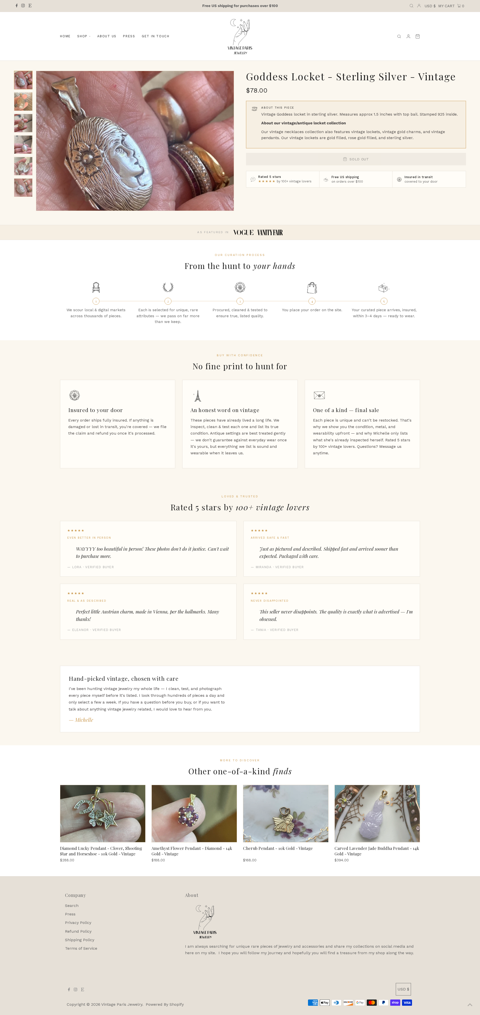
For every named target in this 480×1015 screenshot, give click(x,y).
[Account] (408, 36)
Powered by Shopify (165, 1004)
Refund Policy (78, 931)
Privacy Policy (78, 922)
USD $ (430, 6)
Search (71, 905)
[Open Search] (411, 6)
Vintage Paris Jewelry (121, 1004)
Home (65, 36)
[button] (23, 80)
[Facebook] (16, 6)
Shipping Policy (79, 939)
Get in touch (156, 36)
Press (129, 36)
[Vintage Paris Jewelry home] (240, 36)
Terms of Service (81, 948)
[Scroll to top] (470, 1005)
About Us (106, 36)
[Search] (399, 36)
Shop (82, 36)
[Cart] (417, 36)
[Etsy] (30, 6)
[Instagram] (23, 6)
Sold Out (359, 159)
